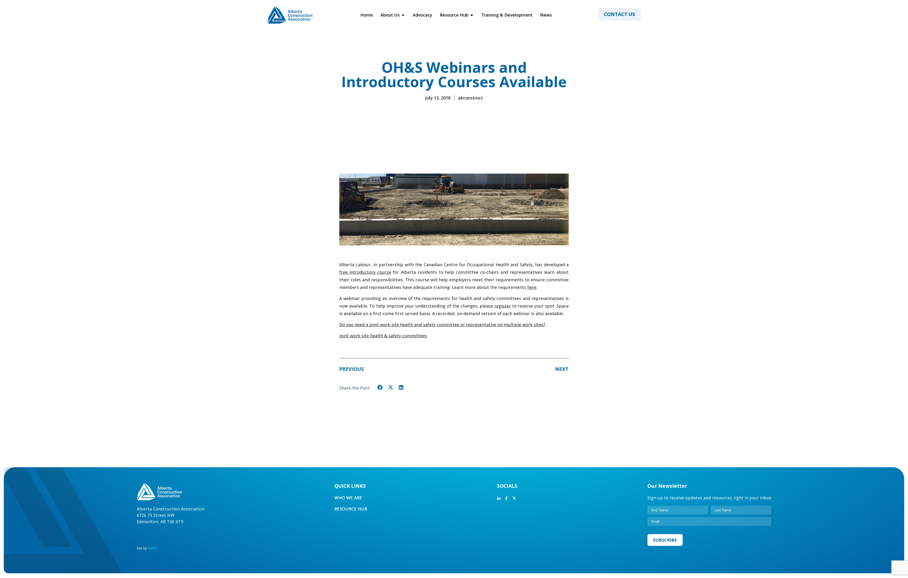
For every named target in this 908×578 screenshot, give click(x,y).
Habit (152, 548)
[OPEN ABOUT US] (403, 15)
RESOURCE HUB (350, 509)
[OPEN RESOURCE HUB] (472, 15)
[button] (380, 387)
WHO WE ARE (348, 498)
